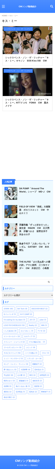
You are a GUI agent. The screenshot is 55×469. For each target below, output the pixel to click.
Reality (33, 325)
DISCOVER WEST (39, 309)
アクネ (41, 331)
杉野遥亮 (44, 375)
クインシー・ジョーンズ (14, 342)
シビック (30, 347)
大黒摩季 (25, 370)
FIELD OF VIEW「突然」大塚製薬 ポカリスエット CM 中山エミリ (34, 209)
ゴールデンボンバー (12, 347)
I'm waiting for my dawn (14, 320)
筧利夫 (33, 392)
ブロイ (45, 353)
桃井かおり (9, 381)
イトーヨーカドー (12, 336)
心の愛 (21, 375)
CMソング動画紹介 (27, 6)
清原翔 (38, 386)
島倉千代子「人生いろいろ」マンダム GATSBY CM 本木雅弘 (34, 246)
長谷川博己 (9, 397)
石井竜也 (20, 392)
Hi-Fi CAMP (26, 314)
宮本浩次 (39, 370)
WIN (44, 325)
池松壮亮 (37, 381)
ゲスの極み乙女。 (37, 342)
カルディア (29, 336)
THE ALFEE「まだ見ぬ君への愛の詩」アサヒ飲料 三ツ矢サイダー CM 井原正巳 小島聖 (34, 264)
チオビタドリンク (12, 353)
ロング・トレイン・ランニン (16, 364)
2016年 (8, 309)
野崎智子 (45, 392)
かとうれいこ (27, 331)
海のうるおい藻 (23, 386)
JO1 (32, 320)
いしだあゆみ (10, 331)
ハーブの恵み (31, 353)
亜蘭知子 (37, 364)
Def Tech (22, 309)
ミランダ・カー (34, 358)
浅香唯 (8, 386)
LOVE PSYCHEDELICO (14, 325)
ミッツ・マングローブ (13, 358)
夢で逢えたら (10, 370)
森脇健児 (23, 381)
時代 (32, 375)
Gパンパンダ (10, 314)
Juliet (42, 320)
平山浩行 (8, 375)
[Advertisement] (21, 158)
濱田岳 (8, 392)
